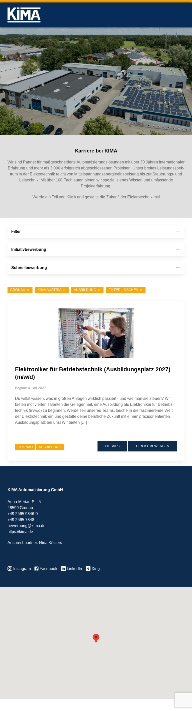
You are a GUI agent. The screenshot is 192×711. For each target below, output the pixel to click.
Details (112, 446)
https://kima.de (20, 532)
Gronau (17, 290)
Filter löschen (123, 290)
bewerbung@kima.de (27, 526)
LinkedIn (74, 569)
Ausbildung (85, 290)
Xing (95, 569)
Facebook (47, 569)
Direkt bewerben (152, 446)
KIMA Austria (50, 290)
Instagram (21, 569)
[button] (96, 638)
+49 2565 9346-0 (23, 514)
